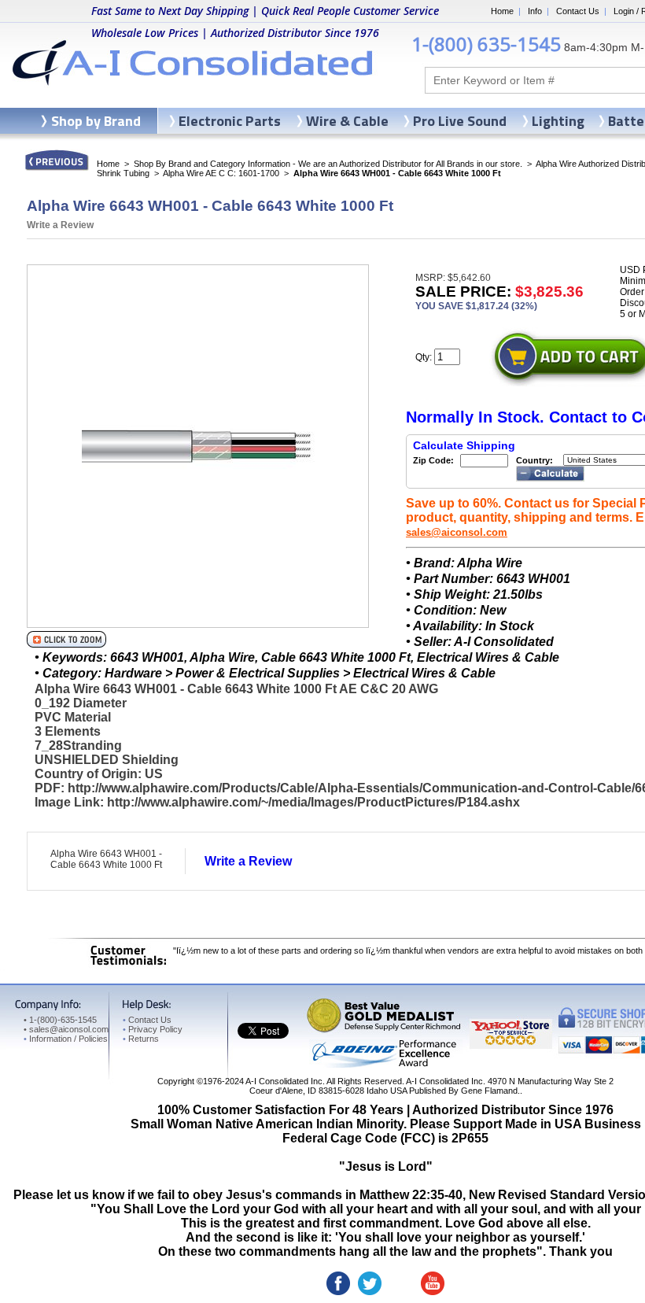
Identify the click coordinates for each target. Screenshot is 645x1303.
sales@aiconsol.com (456, 532)
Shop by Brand (96, 120)
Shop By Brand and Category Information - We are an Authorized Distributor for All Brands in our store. (328, 163)
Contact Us (577, 11)
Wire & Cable (347, 120)
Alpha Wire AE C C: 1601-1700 (221, 173)
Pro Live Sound (460, 120)
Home (502, 11)
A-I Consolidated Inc (283, 1081)
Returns (141, 1038)
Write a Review (60, 225)
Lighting (558, 120)
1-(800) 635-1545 (486, 44)
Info (535, 11)
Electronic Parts (230, 120)
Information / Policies (66, 1038)
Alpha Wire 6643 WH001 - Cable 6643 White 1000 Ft (106, 859)
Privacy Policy (152, 1029)
